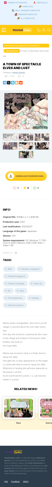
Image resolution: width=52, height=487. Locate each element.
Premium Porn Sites (27, 14)
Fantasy (35, 298)
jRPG (10, 269)
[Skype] (12, 82)
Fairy (21, 291)
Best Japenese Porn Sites (27, 10)
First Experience (15, 298)
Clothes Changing (16, 283)
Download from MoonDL (30, 176)
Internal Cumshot (15, 305)
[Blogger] (16, 82)
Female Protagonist (16, 276)
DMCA (25, 481)
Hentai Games (18, 72)
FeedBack (15, 481)
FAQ (6, 481)
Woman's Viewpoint (30, 269)
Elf (9, 291)
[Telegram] (4, 82)
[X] (8, 82)
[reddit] (21, 82)
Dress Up (38, 283)
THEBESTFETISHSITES (17, 3)
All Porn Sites (28, 18)
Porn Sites (27, 7)
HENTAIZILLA (42, 3)
